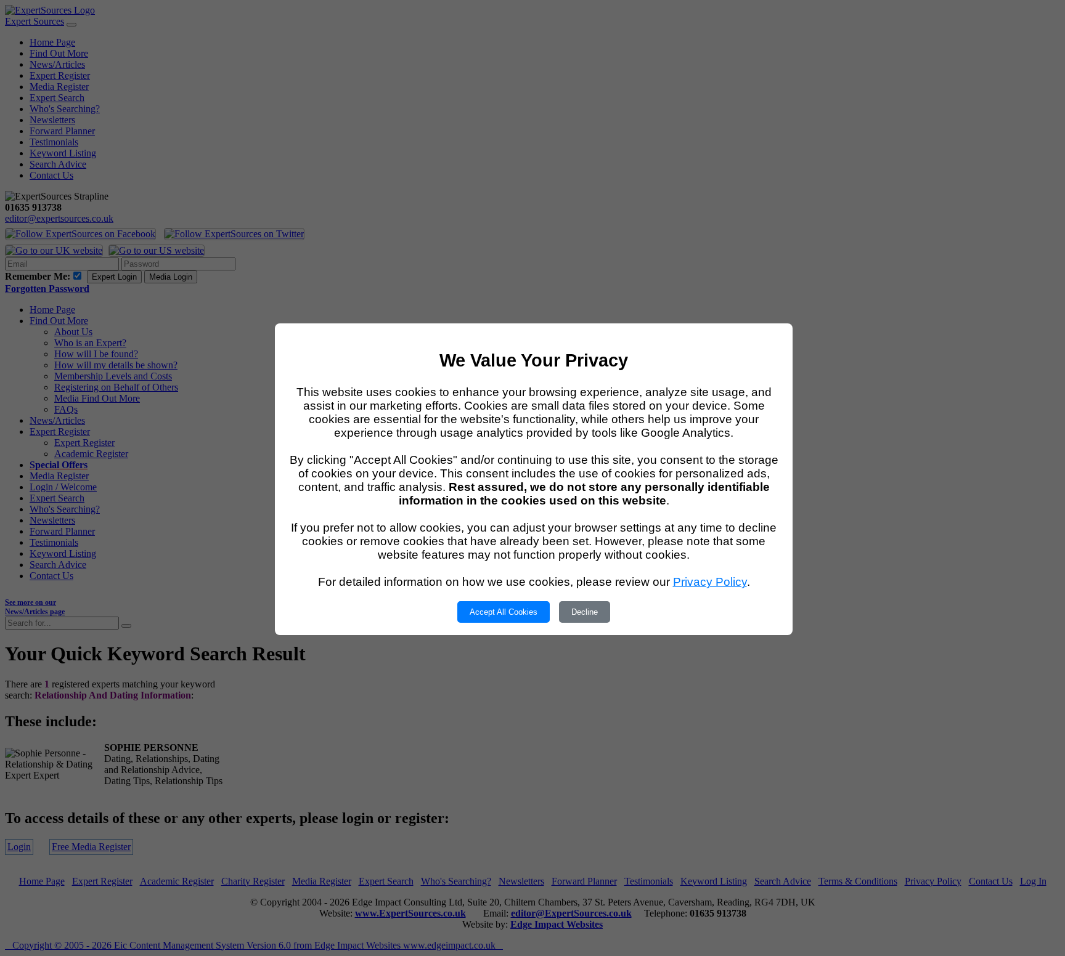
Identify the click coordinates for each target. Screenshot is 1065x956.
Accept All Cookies (503, 612)
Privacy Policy (710, 581)
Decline (584, 612)
